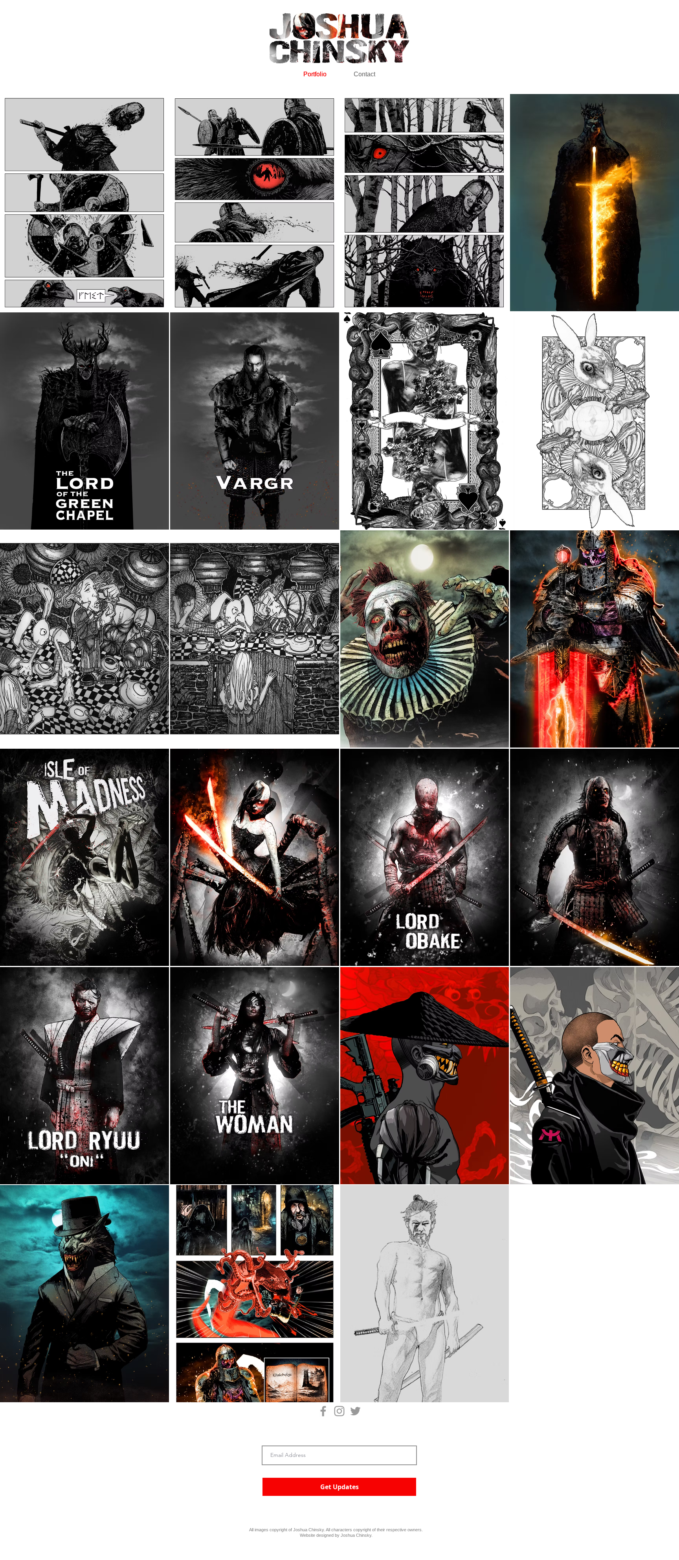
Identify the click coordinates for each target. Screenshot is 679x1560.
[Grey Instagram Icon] (339, 1411)
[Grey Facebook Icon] (323, 1411)
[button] (84, 202)
